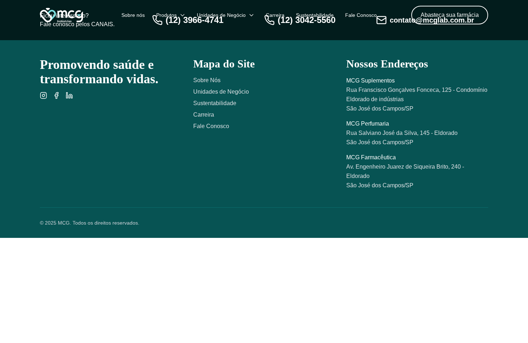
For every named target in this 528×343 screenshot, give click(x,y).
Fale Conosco (361, 15)
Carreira (275, 15)
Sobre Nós (207, 80)
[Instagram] (43, 95)
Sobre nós (133, 15)
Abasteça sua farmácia (450, 15)
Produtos (166, 15)
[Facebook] (56, 95)
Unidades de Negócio (221, 15)
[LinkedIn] (69, 95)
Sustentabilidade (315, 15)
